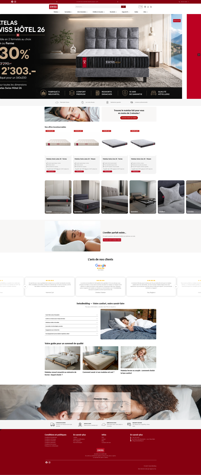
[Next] (118, 2)
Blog (103, 440)
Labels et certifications (79, 439)
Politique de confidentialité (51, 446)
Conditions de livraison (50, 444)
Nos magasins (77, 440)
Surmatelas (68, 12)
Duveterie (112, 12)
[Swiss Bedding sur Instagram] (15, 2)
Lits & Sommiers (81, 12)
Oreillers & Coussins (98, 12)
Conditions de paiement (51, 437)
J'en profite (23, 90)
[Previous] (57, 2)
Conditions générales (50, 442)
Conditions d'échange (50, 439)
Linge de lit (125, 12)
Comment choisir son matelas (129, 117)
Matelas (56, 12)
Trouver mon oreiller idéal (111, 240)
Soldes (136, 12)
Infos (145, 12)
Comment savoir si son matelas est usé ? (98, 372)
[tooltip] (184, 2)
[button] (198, 54)
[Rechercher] (123, 7)
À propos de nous (106, 442)
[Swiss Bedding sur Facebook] (12, 2)
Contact (104, 439)
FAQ (103, 437)
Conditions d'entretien (50, 440)
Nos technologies (77, 442)
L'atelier (75, 437)
